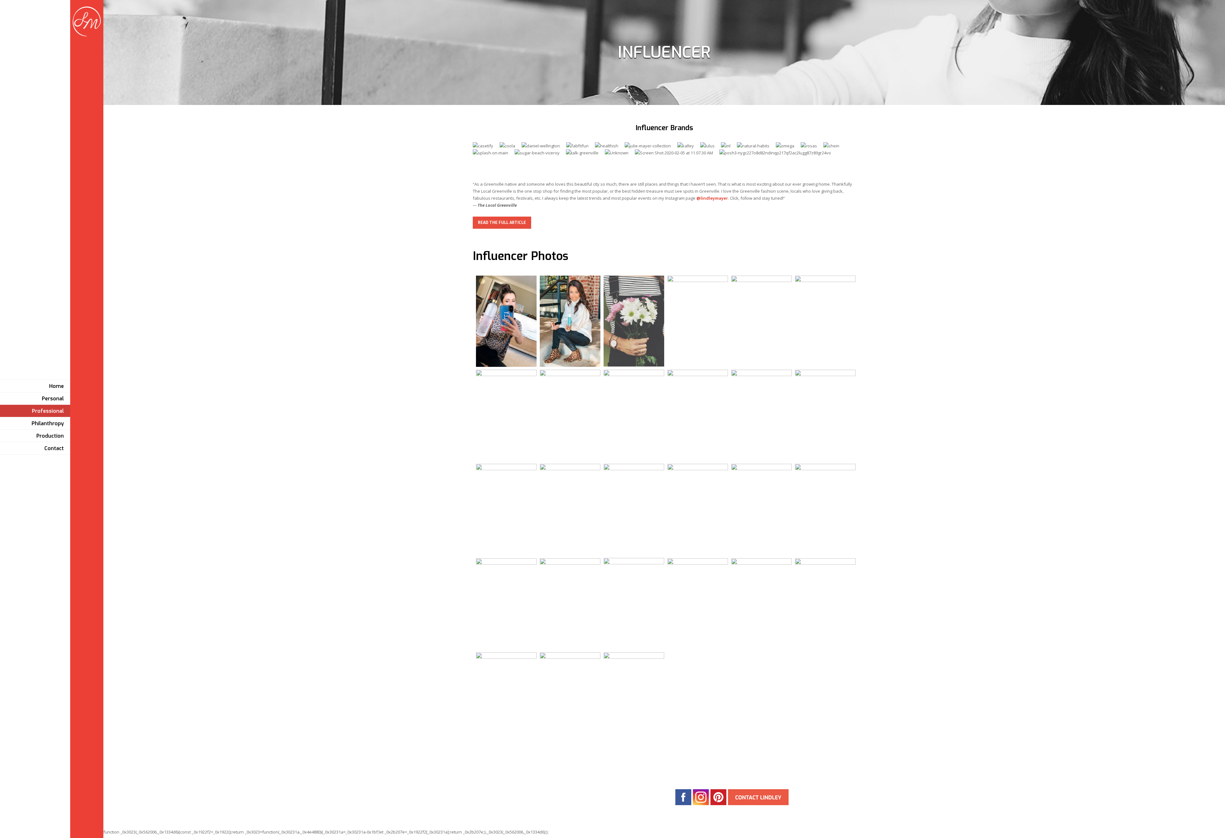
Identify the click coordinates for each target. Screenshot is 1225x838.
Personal (53, 398)
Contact (54, 448)
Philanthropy (48, 423)
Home (56, 386)
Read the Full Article (502, 222)
